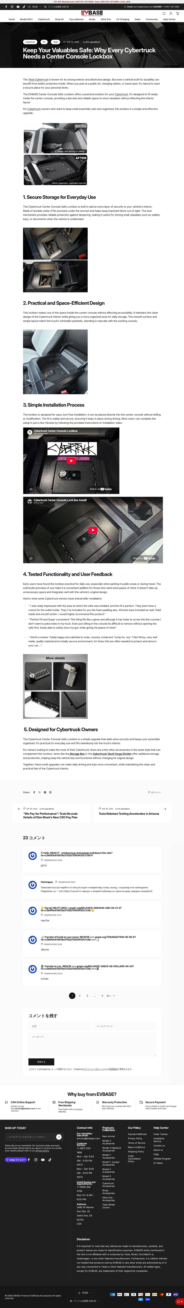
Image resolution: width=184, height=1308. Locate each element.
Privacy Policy (135, 1138)
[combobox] (34, 7)
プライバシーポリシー (93, 1069)
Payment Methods (137, 1134)
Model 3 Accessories (108, 1142)
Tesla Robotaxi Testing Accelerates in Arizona (129, 813)
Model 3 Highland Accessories (111, 1149)
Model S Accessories (108, 1177)
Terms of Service (136, 1143)
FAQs (156, 1154)
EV (44, 42)
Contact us (159, 1145)
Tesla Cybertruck (38, 79)
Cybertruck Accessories (108, 1184)
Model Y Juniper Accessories (110, 1163)
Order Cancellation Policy (134, 1159)
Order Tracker (161, 1134)
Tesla (55, 42)
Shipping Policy (136, 1151)
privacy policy (42, 1150)
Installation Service (159, 1139)
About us (158, 1150)
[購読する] (59, 1137)
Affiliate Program (162, 1158)
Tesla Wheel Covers (108, 1206)
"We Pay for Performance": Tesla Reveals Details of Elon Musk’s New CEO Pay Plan (50, 815)
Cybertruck (30, 42)
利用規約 (113, 1069)
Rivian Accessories (108, 1192)
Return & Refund (136, 1147)
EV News (158, 1163)
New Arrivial (108, 1136)
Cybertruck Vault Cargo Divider (112, 753)
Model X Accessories (108, 1170)
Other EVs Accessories (108, 1199)
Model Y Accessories (108, 1156)
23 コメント (156, 792)
